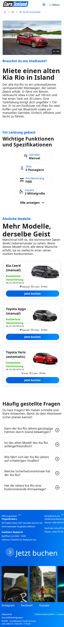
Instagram (8, 605)
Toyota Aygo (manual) (16, 311)
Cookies (60, 614)
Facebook (27, 605)
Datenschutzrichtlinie (44, 614)
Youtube (44, 605)
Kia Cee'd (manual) (13, 267)
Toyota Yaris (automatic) (16, 354)
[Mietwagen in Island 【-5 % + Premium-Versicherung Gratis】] (15, 4)
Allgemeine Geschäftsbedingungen (12, 616)
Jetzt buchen (32, 293)
